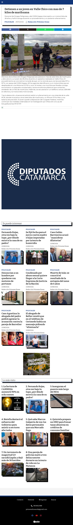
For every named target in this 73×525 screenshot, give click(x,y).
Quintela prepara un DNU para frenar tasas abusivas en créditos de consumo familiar (60, 424)
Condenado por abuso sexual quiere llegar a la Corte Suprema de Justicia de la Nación (36, 278)
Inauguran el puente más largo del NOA (59, 389)
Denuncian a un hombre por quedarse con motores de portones (10, 278)
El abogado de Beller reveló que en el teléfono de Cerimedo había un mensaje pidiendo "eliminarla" (36, 320)
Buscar (53, 500)
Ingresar (43, 500)
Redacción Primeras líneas (38, 22)
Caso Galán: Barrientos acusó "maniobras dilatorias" (59, 236)
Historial (31, 500)
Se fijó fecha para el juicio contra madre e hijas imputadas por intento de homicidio (36, 237)
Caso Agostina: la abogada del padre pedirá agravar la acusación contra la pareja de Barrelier (12, 319)
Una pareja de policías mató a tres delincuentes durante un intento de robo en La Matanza (36, 459)
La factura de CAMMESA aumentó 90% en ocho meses (10, 390)
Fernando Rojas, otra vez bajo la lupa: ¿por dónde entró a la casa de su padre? (12, 237)
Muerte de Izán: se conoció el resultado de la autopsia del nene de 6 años (59, 278)
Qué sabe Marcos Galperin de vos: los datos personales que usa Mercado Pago (36, 424)
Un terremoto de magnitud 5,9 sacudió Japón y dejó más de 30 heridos (12, 456)
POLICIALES (9, 22)
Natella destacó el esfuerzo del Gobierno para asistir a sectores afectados (12, 424)
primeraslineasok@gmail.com (36, 509)
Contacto (20, 500)
